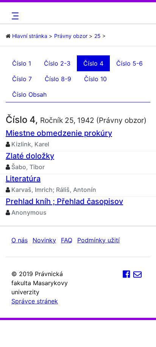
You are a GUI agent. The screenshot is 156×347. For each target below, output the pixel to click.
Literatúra (23, 178)
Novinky (44, 240)
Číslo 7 (22, 79)
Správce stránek (34, 301)
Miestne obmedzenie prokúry (59, 133)
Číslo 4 (93, 63)
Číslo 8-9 (58, 79)
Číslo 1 (21, 63)
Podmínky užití (98, 240)
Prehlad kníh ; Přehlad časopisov (64, 201)
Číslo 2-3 (57, 63)
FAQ (66, 240)
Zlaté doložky (30, 155)
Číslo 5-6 (129, 63)
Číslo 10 (95, 79)
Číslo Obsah (29, 94)
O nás (19, 240)
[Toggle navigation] (14, 16)
